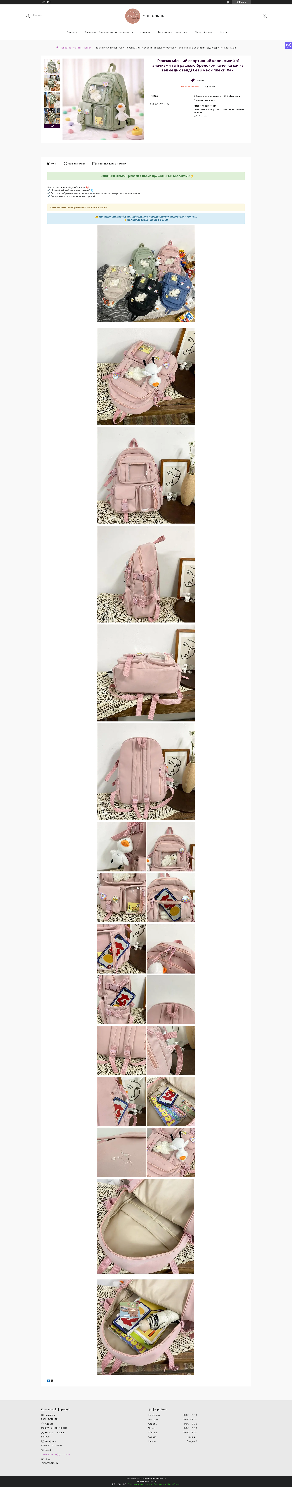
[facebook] (48, 1381)
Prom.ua (162, 1478)
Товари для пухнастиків (173, 32)
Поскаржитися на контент (140, 1484)
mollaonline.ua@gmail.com (55, 1454)
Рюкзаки (87, 47)
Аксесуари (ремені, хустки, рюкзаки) (107, 32)
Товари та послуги (71, 47)
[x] (52, 1381)
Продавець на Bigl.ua (146, 1481)
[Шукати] (27, 16)
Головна (72, 32)
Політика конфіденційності (167, 1484)
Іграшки (145, 32)
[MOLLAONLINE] (132, 16)
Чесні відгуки (203, 32)
